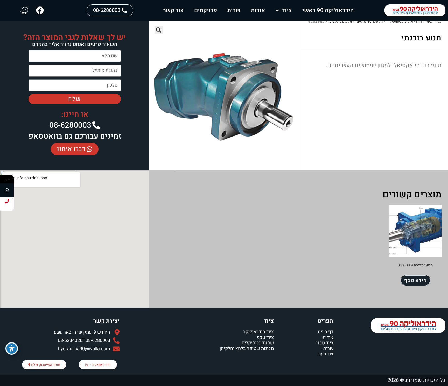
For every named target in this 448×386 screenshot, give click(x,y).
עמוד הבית (434, 21)
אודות (258, 10)
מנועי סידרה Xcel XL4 (415, 265)
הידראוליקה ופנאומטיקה (405, 21)
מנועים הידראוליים (370, 21)
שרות (233, 10)
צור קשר (173, 10)
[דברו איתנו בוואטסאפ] (7, 190)
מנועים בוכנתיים (340, 21)
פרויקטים (205, 10)
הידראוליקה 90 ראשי (328, 10)
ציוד (287, 10)
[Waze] (24, 10)
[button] (159, 30)
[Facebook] (40, 10)
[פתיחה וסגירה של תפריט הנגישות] (11, 348)
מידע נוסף (415, 280)
